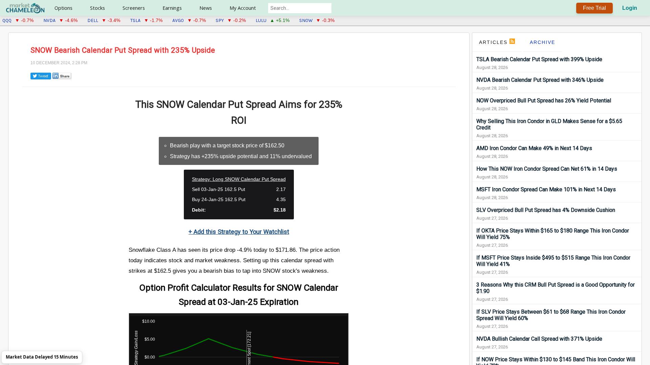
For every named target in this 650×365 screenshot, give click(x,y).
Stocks (97, 8)
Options (63, 8)
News (205, 8)
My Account (243, 8)
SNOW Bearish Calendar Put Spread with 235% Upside (122, 50)
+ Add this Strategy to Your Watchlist (239, 231)
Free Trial (594, 8)
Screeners (134, 8)
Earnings (172, 8)
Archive (542, 42)
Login (629, 8)
